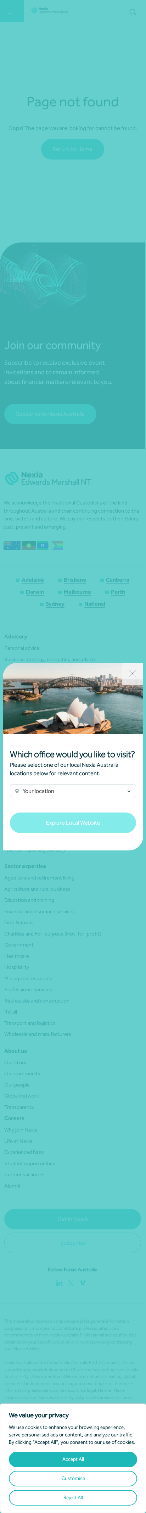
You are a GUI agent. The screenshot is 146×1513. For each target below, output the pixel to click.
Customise (73, 1478)
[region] (73, 1458)
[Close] (132, 674)
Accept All (73, 1459)
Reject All (73, 1498)
